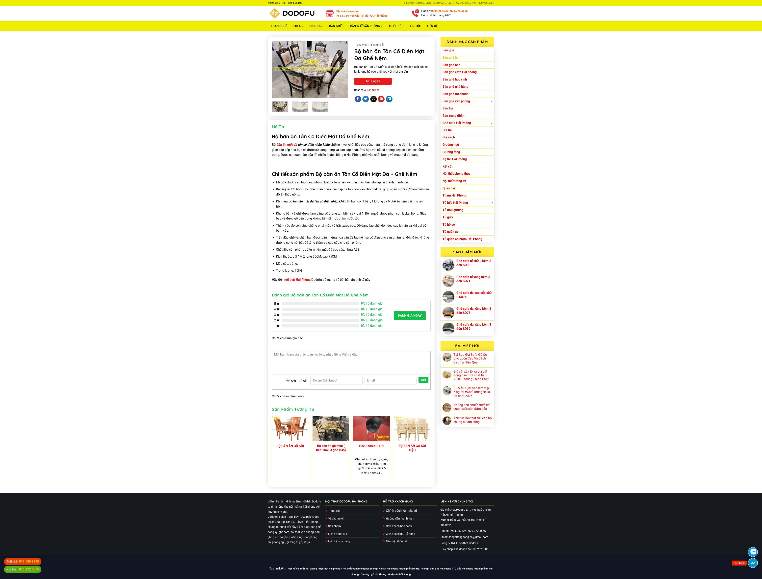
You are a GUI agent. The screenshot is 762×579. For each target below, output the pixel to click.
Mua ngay (373, 81)
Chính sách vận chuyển (402, 511)
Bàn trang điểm (454, 116)
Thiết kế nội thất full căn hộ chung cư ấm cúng (472, 420)
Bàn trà (448, 108)
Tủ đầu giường (453, 210)
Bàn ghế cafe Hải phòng (460, 72)
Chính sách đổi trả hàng (400, 534)
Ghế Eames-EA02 (371, 446)
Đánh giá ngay (410, 315)
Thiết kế (395, 26)
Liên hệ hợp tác (337, 534)
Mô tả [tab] (278, 126)
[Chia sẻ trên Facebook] (358, 99)
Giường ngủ (451, 145)
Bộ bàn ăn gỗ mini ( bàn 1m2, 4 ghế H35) (331, 448)
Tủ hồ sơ (449, 224)
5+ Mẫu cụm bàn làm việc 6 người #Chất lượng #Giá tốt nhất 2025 (471, 392)
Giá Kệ (447, 130)
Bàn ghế (335, 26)
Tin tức (415, 26)
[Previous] (278, 70)
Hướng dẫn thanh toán (400, 518)
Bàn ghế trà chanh (456, 94)
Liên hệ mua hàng (339, 541)
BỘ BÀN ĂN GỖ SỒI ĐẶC (412, 448)
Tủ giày (448, 217)
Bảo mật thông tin (397, 541)
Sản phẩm (334, 526)
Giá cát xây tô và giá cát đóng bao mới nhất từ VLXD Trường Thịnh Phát (471, 375)
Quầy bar (449, 188)
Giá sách (449, 137)
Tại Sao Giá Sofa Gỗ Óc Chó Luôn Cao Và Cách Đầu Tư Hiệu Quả (470, 358)
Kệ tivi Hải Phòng (455, 159)
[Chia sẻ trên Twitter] (365, 99)
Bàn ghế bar (451, 65)
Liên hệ (432, 26)
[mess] (753, 563)
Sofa (297, 26)
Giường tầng (451, 152)
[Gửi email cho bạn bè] (373, 99)
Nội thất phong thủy (456, 173)
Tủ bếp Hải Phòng (455, 203)
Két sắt (447, 166)
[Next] (341, 70)
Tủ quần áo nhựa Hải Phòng (462, 239)
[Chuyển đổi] (491, 101)
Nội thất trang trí (454, 181)
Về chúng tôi (335, 518)
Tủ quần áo (451, 232)
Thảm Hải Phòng (454, 195)
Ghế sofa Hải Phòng (457, 123)
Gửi (423, 379)
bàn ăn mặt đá (286, 145)
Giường (315, 26)
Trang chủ (279, 26)
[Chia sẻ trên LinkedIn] (389, 99)
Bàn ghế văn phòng (365, 26)
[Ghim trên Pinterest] (381, 99)
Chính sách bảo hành (399, 526)
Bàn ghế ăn (451, 57)
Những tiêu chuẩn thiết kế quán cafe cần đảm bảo (471, 407)
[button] (277, 93)
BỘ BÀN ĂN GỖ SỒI (290, 446)
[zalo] (753, 552)
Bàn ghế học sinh (455, 79)
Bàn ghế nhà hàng (455, 86)
